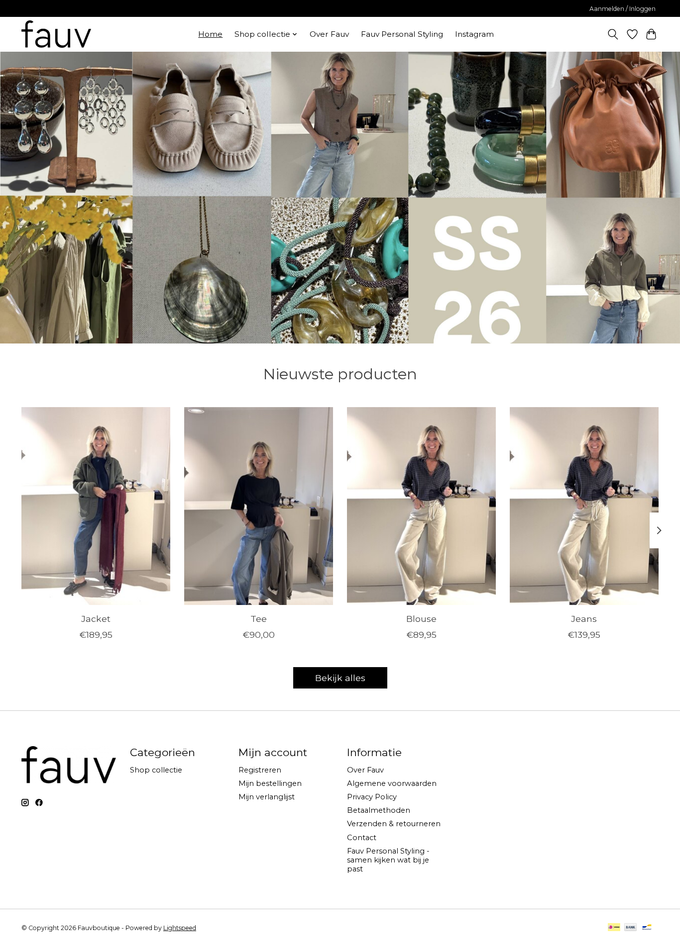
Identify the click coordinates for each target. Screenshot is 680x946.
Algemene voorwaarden (392, 783)
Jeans (584, 618)
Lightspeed (179, 928)
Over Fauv (329, 34)
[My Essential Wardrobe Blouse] (421, 506)
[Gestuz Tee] (258, 506)
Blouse (421, 618)
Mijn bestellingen (270, 783)
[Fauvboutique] (56, 34)
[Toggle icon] (613, 34)
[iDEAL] (614, 928)
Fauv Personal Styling (402, 34)
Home (210, 34)
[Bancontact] (647, 928)
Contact (361, 837)
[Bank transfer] (630, 928)
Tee (258, 618)
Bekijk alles (340, 678)
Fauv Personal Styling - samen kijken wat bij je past (388, 860)
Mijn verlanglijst (266, 796)
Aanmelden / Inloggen (622, 8)
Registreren (259, 770)
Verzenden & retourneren (394, 823)
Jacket (96, 618)
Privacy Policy (372, 796)
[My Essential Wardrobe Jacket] (95, 506)
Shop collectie (156, 770)
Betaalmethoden (378, 810)
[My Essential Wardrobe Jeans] (584, 506)
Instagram (474, 34)
